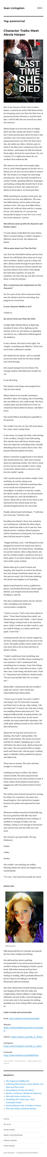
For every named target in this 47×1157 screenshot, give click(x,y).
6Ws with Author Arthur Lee (18, 1096)
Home (6, 1119)
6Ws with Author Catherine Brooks (21, 1109)
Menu (39, 8)
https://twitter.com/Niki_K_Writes (26, 1037)
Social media (9, 1130)
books (30, 1061)
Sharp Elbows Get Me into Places (20, 1090)
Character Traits (20, 1061)
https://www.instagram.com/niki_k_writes (23, 1046)
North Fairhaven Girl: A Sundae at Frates (23, 1105)
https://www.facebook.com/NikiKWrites (21, 1055)
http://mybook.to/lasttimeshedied (24, 1018)
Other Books (9, 1146)
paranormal (37, 1061)
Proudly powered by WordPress (27, 1153)
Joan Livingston (14, 8)
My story (7, 1124)
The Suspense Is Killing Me (17, 1081)
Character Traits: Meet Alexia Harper (21, 32)
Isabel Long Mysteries (13, 1135)
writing (6, 1063)
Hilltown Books (10, 1140)
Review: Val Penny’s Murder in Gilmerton (24, 1093)
